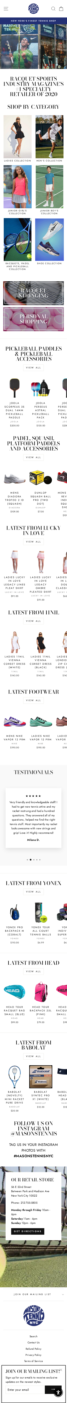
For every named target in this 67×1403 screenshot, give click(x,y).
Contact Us (34, 1342)
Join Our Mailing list (32, 1294)
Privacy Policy (33, 1355)
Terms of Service (33, 1361)
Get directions (28, 1231)
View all (33, 367)
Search (33, 1336)
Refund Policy (33, 1349)
